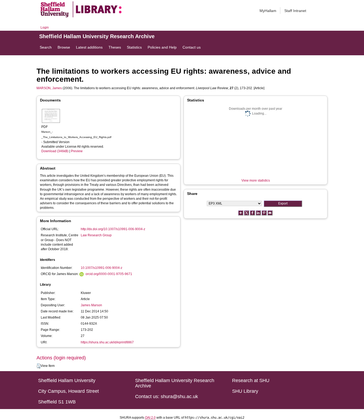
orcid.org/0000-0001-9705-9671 (109, 274)
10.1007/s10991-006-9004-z (101, 268)
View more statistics (255, 180)
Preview (77, 151)
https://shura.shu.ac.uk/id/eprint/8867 (107, 342)
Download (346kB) (54, 151)
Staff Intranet (295, 11)
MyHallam (268, 11)
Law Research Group (96, 235)
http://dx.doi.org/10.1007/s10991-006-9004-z (113, 229)
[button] (39, 366)
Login (45, 27)
